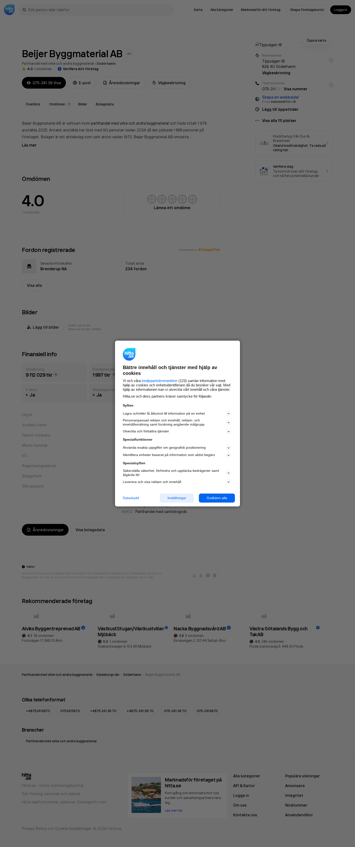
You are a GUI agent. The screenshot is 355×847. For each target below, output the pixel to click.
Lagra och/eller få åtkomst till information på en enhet (164, 413)
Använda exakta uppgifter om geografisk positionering (164, 448)
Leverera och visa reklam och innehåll (152, 482)
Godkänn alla (217, 498)
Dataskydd (131, 498)
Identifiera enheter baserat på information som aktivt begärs (169, 455)
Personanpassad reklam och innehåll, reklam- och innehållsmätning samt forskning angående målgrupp (163, 423)
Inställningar (177, 498)
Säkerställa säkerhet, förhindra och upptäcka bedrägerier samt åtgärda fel (171, 473)
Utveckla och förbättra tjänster (146, 431)
